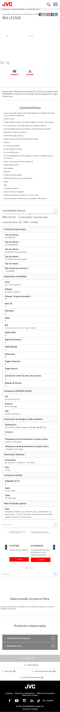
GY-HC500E (48, 607)
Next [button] (54, 547)
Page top (30, 658)
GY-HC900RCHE (22, 607)
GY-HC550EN (40, 607)
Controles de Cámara (32, 9)
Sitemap (9, 693)
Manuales (30, 74)
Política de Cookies (30, 695)
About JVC (9, 671)
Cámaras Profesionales (18, 9)
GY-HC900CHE (12, 607)
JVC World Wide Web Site (31, 677)
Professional (6, 9)
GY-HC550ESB (31, 607)
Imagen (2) (14, 74)
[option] (20, 548)
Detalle (20, 559)
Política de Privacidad (45, 693)
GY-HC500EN (12, 609)
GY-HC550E (3, 607)
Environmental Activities (44, 671)
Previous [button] (6, 547)
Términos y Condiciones (24, 693)
